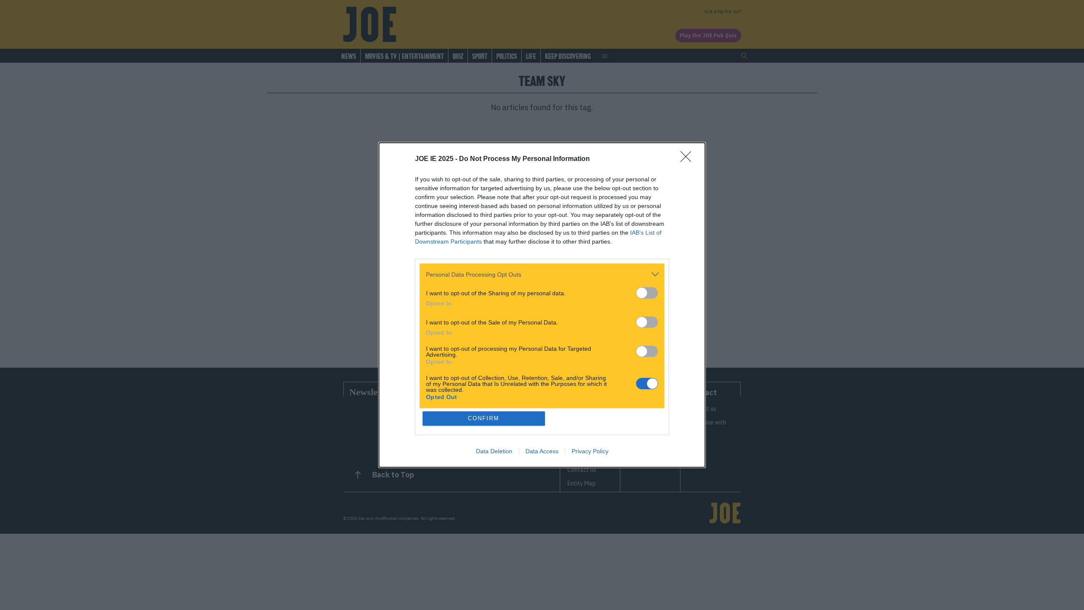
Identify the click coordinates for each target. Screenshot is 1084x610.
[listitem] (542, 274)
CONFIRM (483, 418)
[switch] (647, 293)
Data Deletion (494, 451)
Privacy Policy (590, 451)
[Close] (688, 159)
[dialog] (542, 305)
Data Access (542, 451)
